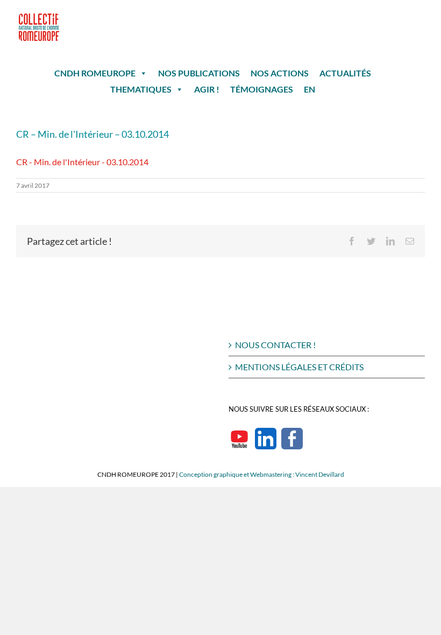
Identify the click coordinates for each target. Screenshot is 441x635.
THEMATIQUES (141, 89)
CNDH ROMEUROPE (95, 73)
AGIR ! (206, 89)
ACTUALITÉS (345, 73)
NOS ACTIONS (280, 73)
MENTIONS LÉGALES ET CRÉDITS (299, 367)
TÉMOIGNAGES (261, 89)
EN (309, 89)
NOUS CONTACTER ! (275, 345)
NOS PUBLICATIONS (199, 73)
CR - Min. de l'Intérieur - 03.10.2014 (82, 162)
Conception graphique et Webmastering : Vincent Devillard (261, 474)
